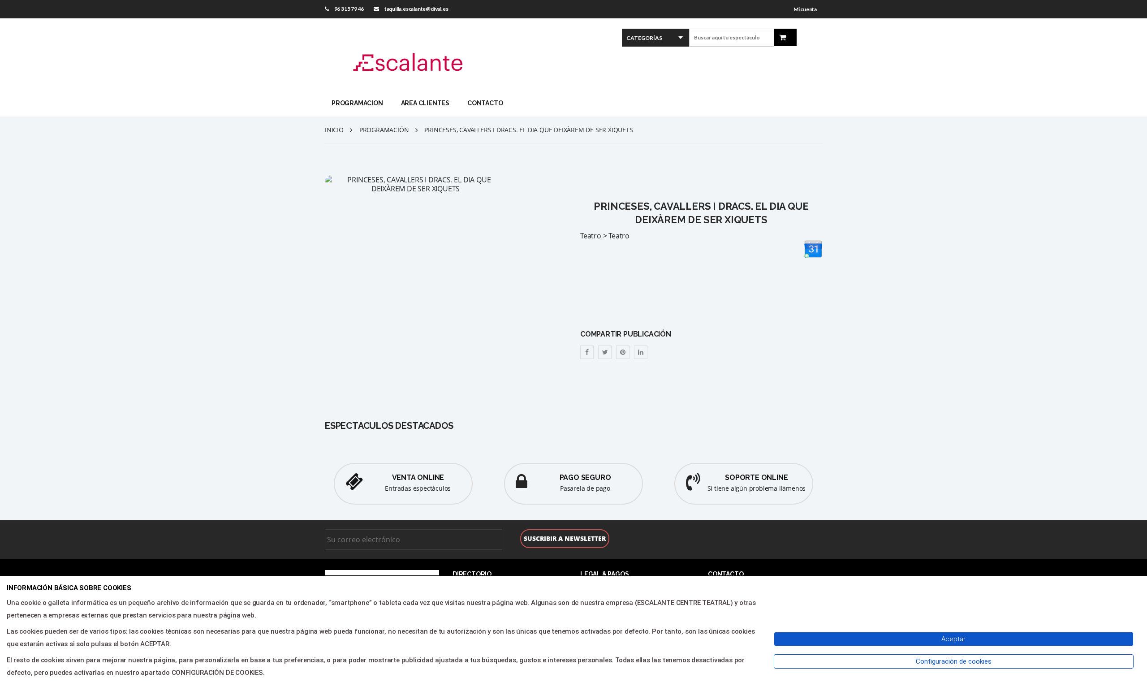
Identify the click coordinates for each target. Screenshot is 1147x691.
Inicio (334, 129)
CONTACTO (485, 103)
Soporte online (756, 477)
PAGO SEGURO (585, 477)
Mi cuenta (805, 9)
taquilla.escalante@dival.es (416, 8)
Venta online (418, 477)
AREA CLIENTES (425, 103)
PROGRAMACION (357, 103)
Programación (384, 129)
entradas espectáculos (418, 488)
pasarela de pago (585, 488)
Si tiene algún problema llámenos (756, 488)
